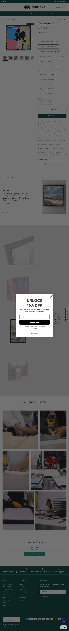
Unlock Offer (34, 322)
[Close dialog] (51, 296)
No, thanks (34, 333)
